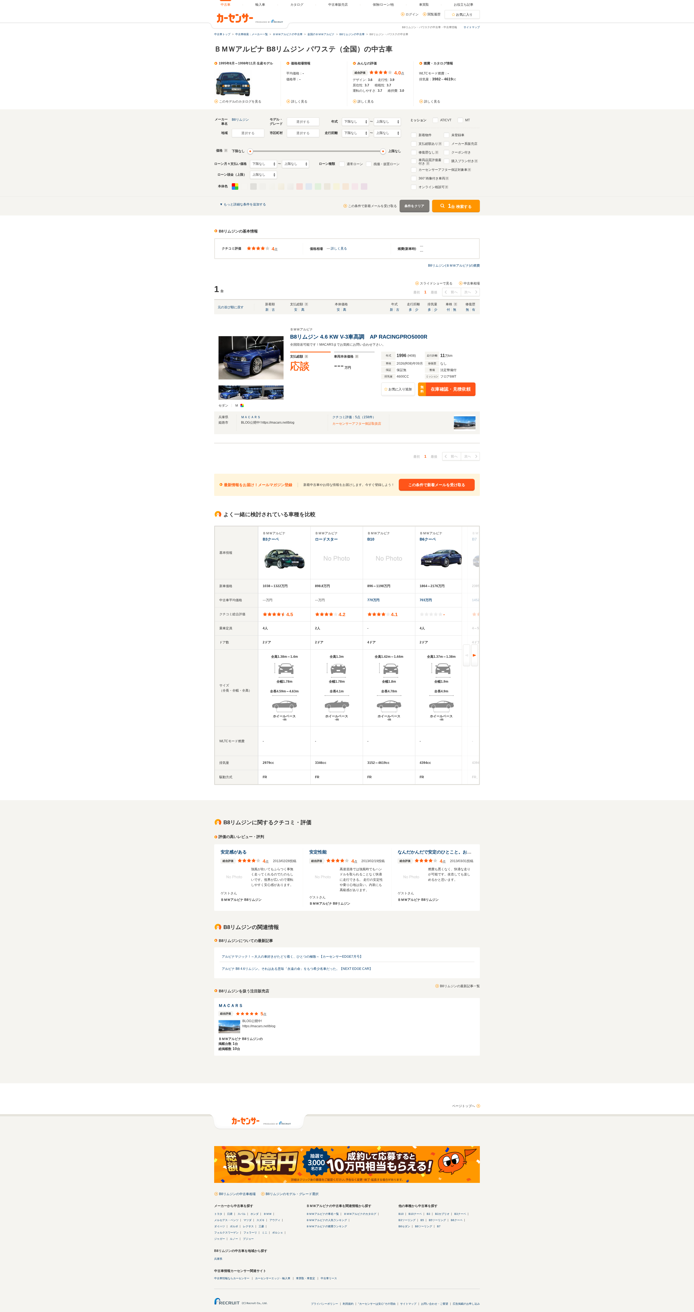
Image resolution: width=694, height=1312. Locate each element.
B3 (428, 1213)
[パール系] (272, 186)
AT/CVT (445, 120)
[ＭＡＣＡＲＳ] (464, 430)
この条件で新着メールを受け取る (372, 206)
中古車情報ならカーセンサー (231, 1278)
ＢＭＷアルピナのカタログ (360, 1213)
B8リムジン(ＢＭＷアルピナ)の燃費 (454, 265)
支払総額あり (428, 144)
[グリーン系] (318, 186)
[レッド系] (299, 186)
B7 (439, 1226)
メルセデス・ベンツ (226, 1220)
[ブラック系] (253, 186)
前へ (454, 292)
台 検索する (460, 205)
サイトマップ (472, 27)
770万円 (373, 600)
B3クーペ (460, 1213)
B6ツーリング (423, 1226)
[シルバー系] (290, 186)
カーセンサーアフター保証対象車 (443, 170)
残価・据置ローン (387, 164)
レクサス (248, 1226)
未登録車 (457, 135)
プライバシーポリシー (324, 1303)
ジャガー (219, 1238)
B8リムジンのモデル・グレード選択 (292, 1194)
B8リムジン (240, 120)
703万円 (426, 600)
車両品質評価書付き (430, 161)
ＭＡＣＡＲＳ (251, 417)
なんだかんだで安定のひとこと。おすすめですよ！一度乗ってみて (463, 852)
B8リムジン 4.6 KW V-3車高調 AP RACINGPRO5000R (358, 337)
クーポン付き (461, 152)
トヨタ (218, 1213)
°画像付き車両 (432, 178)
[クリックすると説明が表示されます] (225, 150)
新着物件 (425, 135)
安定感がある (234, 852)
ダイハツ (219, 1226)
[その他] (235, 186)
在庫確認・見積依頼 (445, 389)
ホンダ (254, 1213)
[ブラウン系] (327, 186)
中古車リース (329, 1278)
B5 (422, 1220)
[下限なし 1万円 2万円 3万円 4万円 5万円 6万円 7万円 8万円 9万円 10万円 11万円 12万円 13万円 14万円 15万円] (263, 164)
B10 (401, 1213)
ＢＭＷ (268, 1213)
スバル (241, 1213)
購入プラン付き (462, 161)
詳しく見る (299, 101)
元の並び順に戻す (231, 307)
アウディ (274, 1220)
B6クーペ (456, 1220)
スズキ (260, 1220)
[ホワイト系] (244, 186)
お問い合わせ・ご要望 (434, 1303)
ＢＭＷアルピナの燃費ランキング (326, 1226)
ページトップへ (463, 1106)
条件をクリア (414, 206)
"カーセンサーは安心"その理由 (377, 1303)
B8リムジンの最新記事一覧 (460, 986)
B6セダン (404, 1226)
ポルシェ (277, 1232)
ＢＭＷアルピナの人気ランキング (326, 1220)
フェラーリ (250, 1232)
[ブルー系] (309, 186)
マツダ (247, 1220)
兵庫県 (218, 1258)
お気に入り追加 (400, 389)
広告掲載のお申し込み (466, 1303)
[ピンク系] (355, 186)
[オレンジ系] (345, 186)
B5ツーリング (437, 1220)
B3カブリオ (442, 1213)
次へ (467, 292)
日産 (230, 1213)
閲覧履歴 (434, 14)
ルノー (234, 1238)
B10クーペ (415, 1213)
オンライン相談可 (432, 187)
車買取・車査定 (305, 1278)
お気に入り (464, 15)
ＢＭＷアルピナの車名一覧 (322, 1213)
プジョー (248, 1238)
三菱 (261, 1226)
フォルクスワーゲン (226, 1232)
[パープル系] (364, 186)
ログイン (412, 14)
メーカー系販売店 (464, 144)
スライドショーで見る (436, 283)
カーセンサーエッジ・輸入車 (272, 1278)
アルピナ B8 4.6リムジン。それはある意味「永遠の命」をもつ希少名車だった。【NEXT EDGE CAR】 (297, 969)
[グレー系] (262, 186)
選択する (303, 122)
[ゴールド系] (281, 186)
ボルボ (234, 1226)
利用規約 (348, 1303)
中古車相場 (472, 283)
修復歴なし (427, 152)
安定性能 (318, 852)
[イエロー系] (336, 186)
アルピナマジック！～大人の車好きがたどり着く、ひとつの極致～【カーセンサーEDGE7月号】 (292, 956)
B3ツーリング (407, 1220)
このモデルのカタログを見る (240, 101)
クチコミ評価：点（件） (354, 417)
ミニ (264, 1232)
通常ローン (355, 164)
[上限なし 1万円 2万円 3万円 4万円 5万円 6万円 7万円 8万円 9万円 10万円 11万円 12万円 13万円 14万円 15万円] (295, 164)
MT (467, 120)
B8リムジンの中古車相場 (237, 1194)
